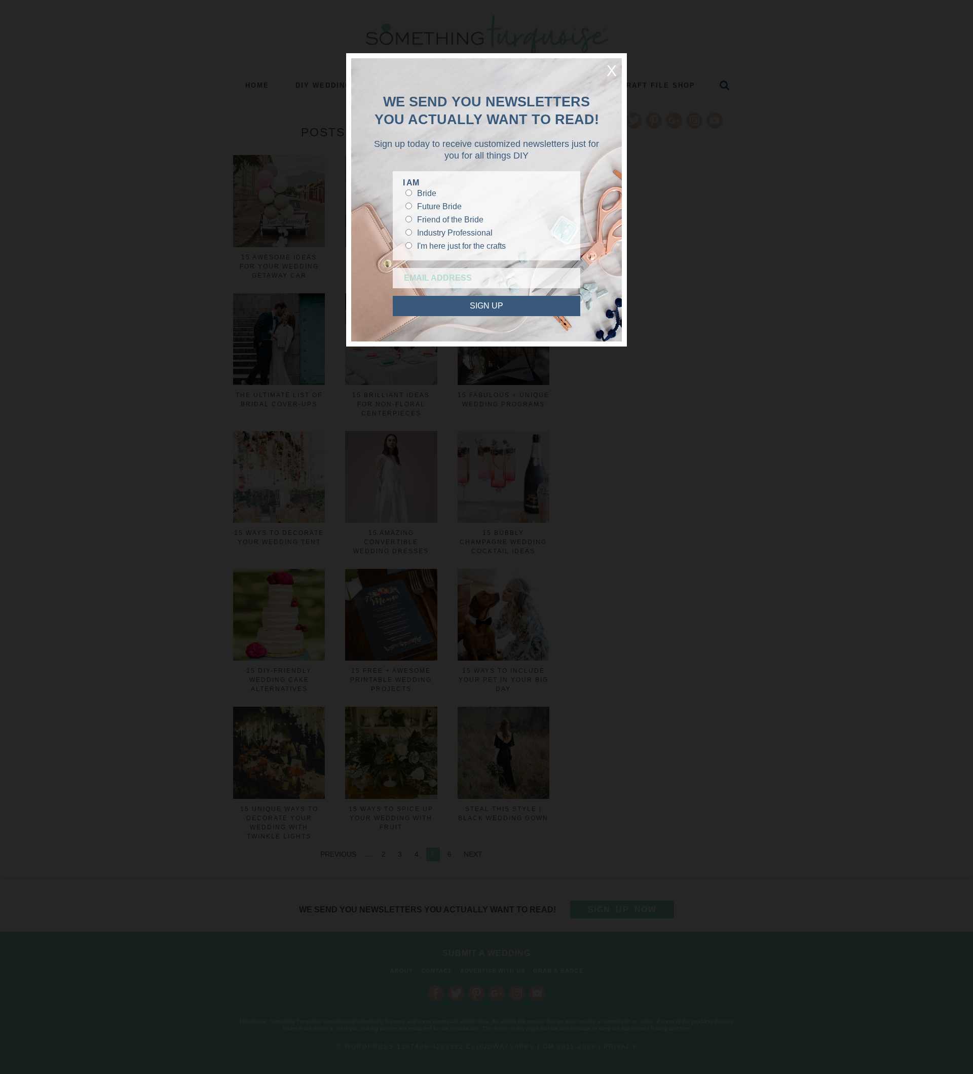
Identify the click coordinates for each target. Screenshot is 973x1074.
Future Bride (439, 206)
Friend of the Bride (450, 219)
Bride (426, 193)
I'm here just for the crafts (461, 246)
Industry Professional (455, 232)
